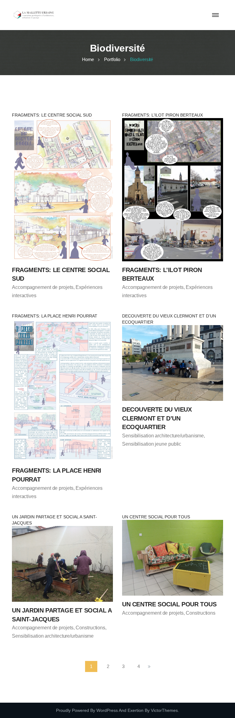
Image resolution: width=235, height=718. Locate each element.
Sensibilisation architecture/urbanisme (163, 435)
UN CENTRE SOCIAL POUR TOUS (169, 604)
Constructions (90, 627)
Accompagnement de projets (42, 287)
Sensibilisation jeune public (151, 444)
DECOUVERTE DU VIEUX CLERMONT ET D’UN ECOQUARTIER (157, 418)
